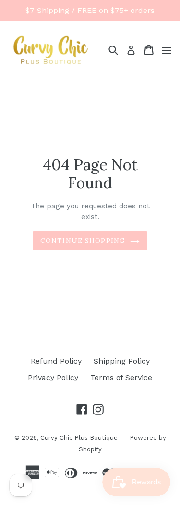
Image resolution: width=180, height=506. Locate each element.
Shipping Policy (122, 361)
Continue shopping (82, 240)
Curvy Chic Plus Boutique (79, 437)
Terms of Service (121, 377)
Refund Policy (56, 361)
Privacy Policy (53, 377)
